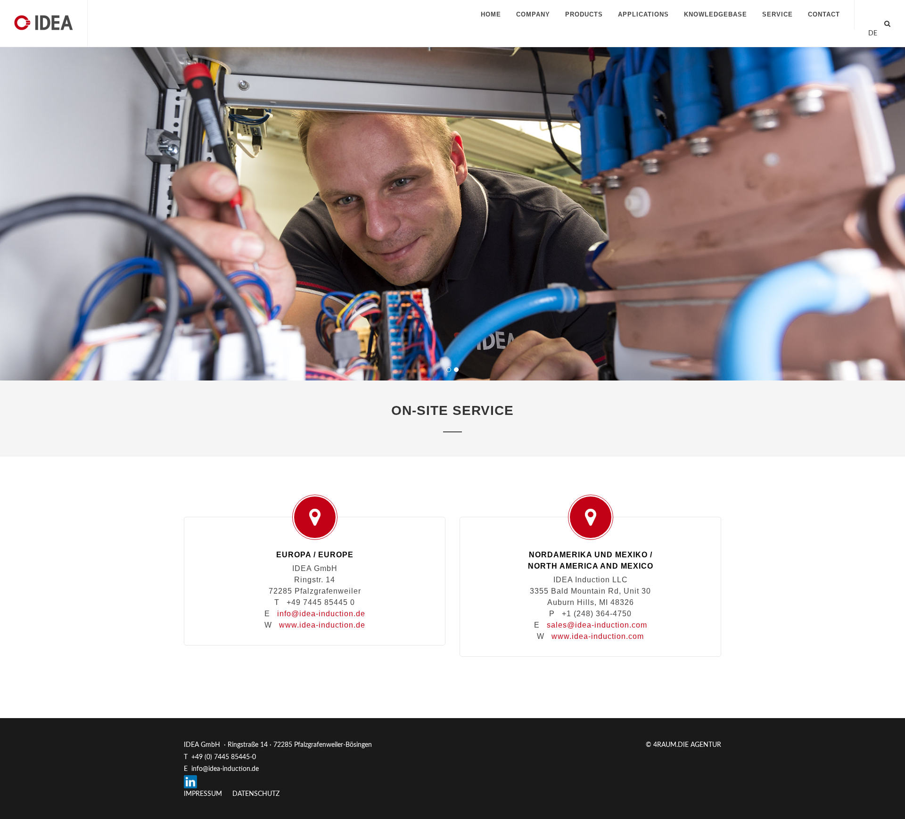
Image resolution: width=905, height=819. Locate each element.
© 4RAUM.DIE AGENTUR (683, 745)
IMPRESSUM (203, 794)
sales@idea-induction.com (597, 625)
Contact (824, 14)
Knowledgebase (715, 14)
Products (584, 14)
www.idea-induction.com (597, 636)
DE (872, 33)
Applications (643, 14)
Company (533, 14)
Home (491, 14)
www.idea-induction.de (322, 625)
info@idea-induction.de (321, 614)
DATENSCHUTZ (256, 794)
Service (777, 14)
